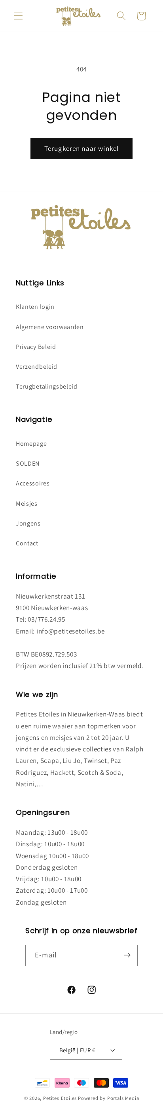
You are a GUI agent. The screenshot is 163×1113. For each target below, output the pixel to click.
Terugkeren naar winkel (81, 148)
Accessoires (33, 483)
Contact (27, 543)
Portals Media (123, 1098)
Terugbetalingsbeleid (47, 386)
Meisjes (27, 503)
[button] (18, 16)
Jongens (28, 523)
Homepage (31, 443)
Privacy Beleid (36, 347)
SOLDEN (28, 463)
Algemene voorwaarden (50, 327)
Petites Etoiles (60, 1098)
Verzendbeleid (36, 366)
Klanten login (35, 306)
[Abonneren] (127, 955)
